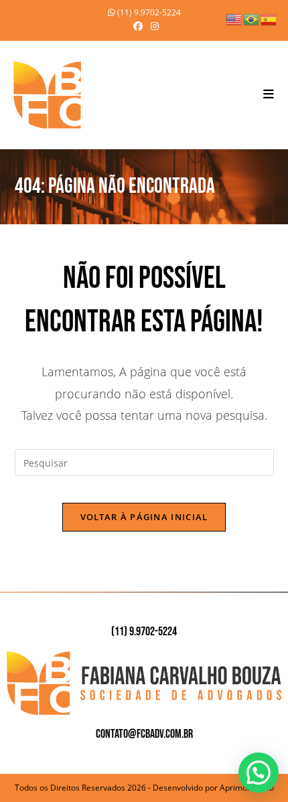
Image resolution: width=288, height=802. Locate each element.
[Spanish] (269, 18)
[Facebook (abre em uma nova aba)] (138, 26)
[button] (258, 772)
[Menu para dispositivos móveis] (269, 95)
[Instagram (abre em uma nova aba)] (153, 26)
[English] (234, 18)
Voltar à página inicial (144, 517)
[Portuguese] (252, 18)
